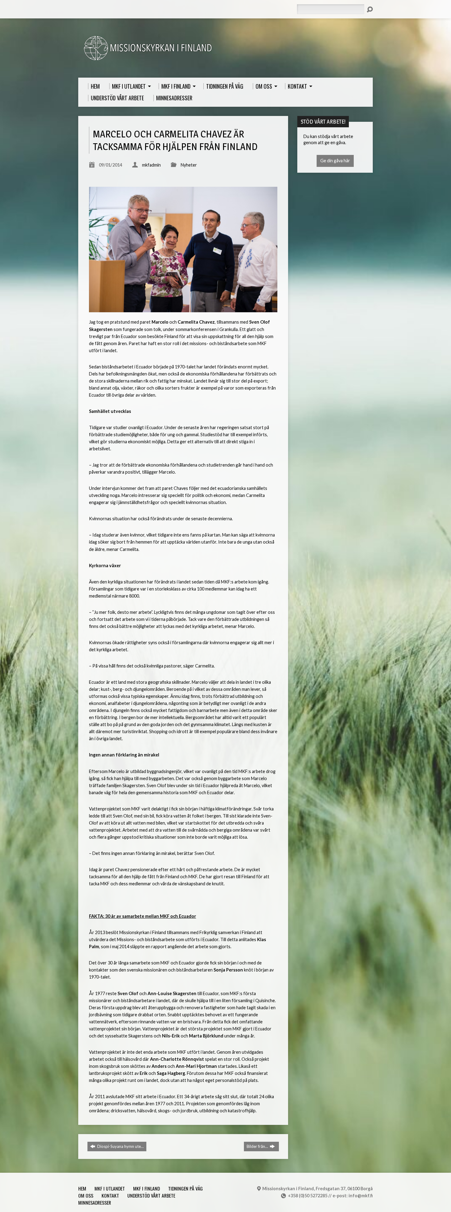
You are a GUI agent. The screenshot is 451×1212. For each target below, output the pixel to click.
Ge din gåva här (335, 160)
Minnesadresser (94, 1202)
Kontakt (110, 1195)
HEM (82, 1188)
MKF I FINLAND (146, 1188)
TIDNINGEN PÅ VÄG (185, 1188)
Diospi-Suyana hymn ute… (120, 1146)
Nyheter (189, 164)
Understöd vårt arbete (151, 1195)
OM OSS (85, 1195)
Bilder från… (258, 1146)
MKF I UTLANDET (109, 1188)
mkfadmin (151, 164)
